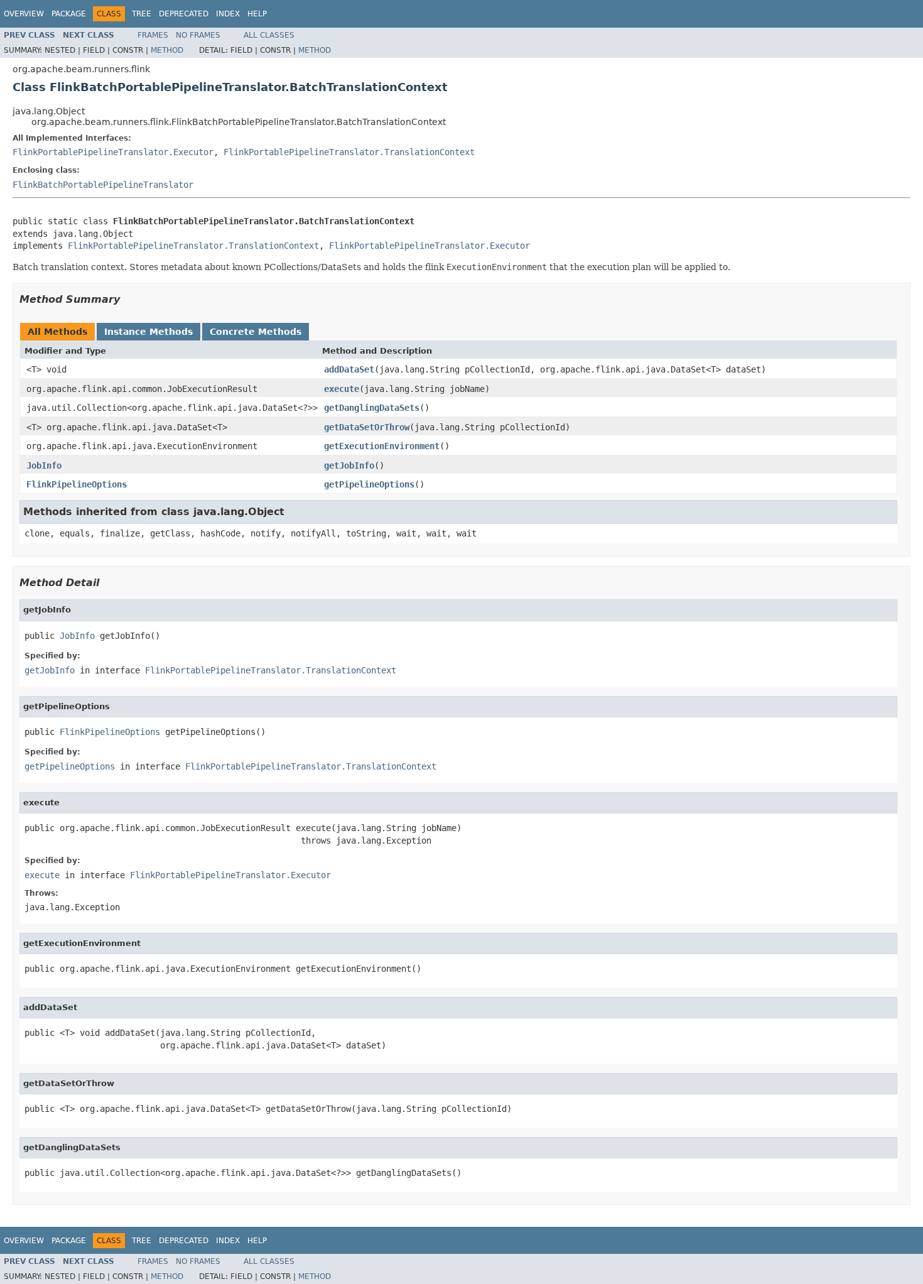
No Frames (198, 35)
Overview (24, 13)
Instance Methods (148, 332)
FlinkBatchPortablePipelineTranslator (103, 185)
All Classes (269, 35)
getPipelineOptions (369, 484)
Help (257, 13)
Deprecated (183, 13)
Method (167, 50)
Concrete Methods (255, 332)
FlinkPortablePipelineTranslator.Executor (113, 152)
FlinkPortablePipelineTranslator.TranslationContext (349, 152)
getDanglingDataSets (371, 408)
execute (341, 389)
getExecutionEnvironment (382, 446)
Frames (153, 35)
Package (68, 13)
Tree (141, 13)
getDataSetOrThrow (366, 427)
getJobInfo (349, 465)
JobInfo (44, 465)
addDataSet (349, 369)
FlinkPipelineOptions (76, 484)
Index (228, 13)
